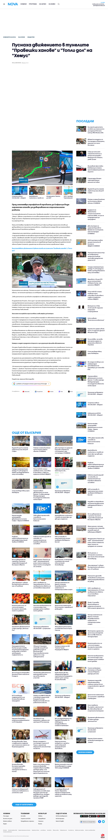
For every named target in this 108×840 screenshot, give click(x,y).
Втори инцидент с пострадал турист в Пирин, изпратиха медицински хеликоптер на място (42, 745)
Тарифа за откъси (35, 830)
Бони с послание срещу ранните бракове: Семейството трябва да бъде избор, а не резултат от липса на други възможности (41, 769)
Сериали (40, 821)
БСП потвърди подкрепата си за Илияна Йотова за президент (18, 698)
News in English (60, 821)
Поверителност (63, 830)
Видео (5, 823)
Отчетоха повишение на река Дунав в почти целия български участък (42, 675)
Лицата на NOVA (25, 818)
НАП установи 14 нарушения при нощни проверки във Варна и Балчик (62, 539)
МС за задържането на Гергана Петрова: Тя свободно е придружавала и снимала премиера (63, 722)
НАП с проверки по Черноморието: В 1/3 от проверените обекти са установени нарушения (42, 585)
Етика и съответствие (90, 830)
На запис (42, 4)
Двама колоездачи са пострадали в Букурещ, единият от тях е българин (96, 142)
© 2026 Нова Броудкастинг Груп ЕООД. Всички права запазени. (16, 836)
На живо (52, 4)
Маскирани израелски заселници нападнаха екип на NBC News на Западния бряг (96, 633)
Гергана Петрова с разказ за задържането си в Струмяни (20, 720)
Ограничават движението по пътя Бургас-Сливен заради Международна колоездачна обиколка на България (41, 495)
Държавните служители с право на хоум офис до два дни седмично (63, 517)
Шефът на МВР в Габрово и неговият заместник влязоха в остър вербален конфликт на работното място (42, 699)
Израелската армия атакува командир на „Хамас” (95, 740)
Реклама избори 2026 (12, 830)
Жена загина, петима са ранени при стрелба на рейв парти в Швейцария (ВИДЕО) (96, 529)
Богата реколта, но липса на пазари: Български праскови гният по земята (19, 608)
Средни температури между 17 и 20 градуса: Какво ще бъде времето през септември (20, 471)
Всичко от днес (7, 818)
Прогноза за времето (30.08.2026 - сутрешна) (42, 627)
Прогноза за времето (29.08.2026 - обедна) (62, 696)
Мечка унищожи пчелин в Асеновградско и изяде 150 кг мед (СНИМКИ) (63, 766)
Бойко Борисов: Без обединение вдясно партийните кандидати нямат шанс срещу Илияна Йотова (63, 676)
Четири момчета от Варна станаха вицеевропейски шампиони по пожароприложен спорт (63, 586)
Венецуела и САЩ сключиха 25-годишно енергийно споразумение (95, 308)
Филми (40, 823)
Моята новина (7, 821)
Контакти (49, 830)
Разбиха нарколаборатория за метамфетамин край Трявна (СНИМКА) (20, 539)
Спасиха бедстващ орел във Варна (21, 491)
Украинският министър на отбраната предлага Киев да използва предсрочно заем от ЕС (96, 256)
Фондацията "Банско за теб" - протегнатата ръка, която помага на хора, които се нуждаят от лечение (42, 563)
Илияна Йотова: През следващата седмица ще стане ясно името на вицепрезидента (20, 744)
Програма (33, 4)
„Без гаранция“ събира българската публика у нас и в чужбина (20, 584)
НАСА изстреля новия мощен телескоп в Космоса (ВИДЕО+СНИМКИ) (95, 243)
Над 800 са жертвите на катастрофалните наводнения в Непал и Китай (96, 504)
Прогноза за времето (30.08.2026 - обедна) (62, 491)
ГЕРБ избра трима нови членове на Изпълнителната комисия (41, 518)
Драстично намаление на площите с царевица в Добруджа (64, 607)
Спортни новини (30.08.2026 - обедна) (95, 403)
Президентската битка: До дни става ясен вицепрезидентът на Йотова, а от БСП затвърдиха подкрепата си (20, 650)
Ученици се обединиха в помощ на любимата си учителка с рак (20, 790)
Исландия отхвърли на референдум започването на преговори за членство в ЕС (96, 365)
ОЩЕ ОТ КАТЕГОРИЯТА (24, 804)
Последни (6, 816)
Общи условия (56, 830)
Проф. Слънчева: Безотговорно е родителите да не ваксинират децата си (96, 605)
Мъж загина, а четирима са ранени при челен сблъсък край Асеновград (63, 562)
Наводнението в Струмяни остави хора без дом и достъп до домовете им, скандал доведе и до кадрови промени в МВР (41, 793)
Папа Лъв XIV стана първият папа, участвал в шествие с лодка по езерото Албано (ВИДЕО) (42, 471)
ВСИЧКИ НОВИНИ (85, 752)
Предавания (41, 818)
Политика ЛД (71, 830)
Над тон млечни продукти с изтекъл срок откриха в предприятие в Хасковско (62, 745)
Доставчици (43, 830)
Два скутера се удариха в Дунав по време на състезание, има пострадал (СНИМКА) (63, 450)
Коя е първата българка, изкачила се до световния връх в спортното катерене (96, 707)
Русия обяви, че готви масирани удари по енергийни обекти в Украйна (95, 341)
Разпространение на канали (24, 830)
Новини (23, 4)
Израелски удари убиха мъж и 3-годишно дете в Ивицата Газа (96, 330)
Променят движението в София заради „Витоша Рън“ (21, 628)
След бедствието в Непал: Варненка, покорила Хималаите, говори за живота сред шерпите (63, 792)
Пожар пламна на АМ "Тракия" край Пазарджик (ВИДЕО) (62, 647)
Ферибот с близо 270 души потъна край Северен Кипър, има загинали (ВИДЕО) (95, 282)
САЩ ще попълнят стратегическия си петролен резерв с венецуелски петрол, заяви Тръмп (95, 155)
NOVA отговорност (61, 816)
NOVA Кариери (60, 818)
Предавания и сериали (27, 821)
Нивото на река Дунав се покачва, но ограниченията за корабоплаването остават (42, 540)
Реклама (5, 830)
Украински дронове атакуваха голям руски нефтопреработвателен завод (96, 578)
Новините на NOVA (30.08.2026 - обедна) (95, 414)
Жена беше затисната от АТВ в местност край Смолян (63, 628)
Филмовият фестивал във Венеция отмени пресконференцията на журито (96, 168)
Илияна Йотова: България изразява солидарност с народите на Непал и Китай (19, 768)
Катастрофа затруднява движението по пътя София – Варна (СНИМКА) (20, 518)
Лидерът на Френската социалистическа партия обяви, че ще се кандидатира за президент (96, 214)
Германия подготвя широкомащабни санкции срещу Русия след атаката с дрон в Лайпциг (96, 684)
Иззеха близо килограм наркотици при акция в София (20, 449)
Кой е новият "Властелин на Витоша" (96, 319)
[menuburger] (4, 4)
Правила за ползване (79, 830)
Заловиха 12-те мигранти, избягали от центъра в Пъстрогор (41, 720)
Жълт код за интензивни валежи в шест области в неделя (20, 674)
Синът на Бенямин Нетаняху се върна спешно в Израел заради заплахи (94, 670)
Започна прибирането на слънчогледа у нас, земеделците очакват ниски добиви (42, 608)
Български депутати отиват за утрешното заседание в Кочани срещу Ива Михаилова (96, 129)
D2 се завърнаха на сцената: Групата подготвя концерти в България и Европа (19, 562)
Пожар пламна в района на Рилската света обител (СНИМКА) (41, 449)
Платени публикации (7, 831)
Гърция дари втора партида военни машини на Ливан (94, 180)
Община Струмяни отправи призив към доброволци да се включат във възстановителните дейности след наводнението (40, 651)
